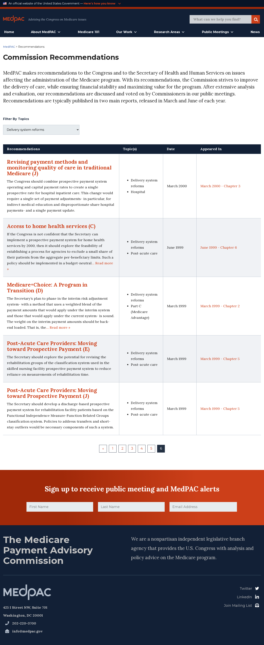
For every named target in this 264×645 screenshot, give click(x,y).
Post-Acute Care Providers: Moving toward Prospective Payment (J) (52, 393)
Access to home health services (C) (51, 226)
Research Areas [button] (167, 32)
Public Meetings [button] (215, 32)
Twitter (246, 588)
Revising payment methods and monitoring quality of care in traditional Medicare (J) (59, 167)
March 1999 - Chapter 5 (220, 359)
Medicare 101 (88, 32)
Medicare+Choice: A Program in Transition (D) (47, 287)
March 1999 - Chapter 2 (220, 306)
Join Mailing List (238, 605)
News (255, 32)
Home (9, 32)
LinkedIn (244, 597)
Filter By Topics (16, 119)
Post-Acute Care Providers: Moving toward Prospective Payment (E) (52, 346)
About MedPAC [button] (43, 32)
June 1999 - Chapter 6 (218, 247)
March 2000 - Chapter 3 (220, 186)
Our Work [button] (124, 32)
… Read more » (58, 327)
